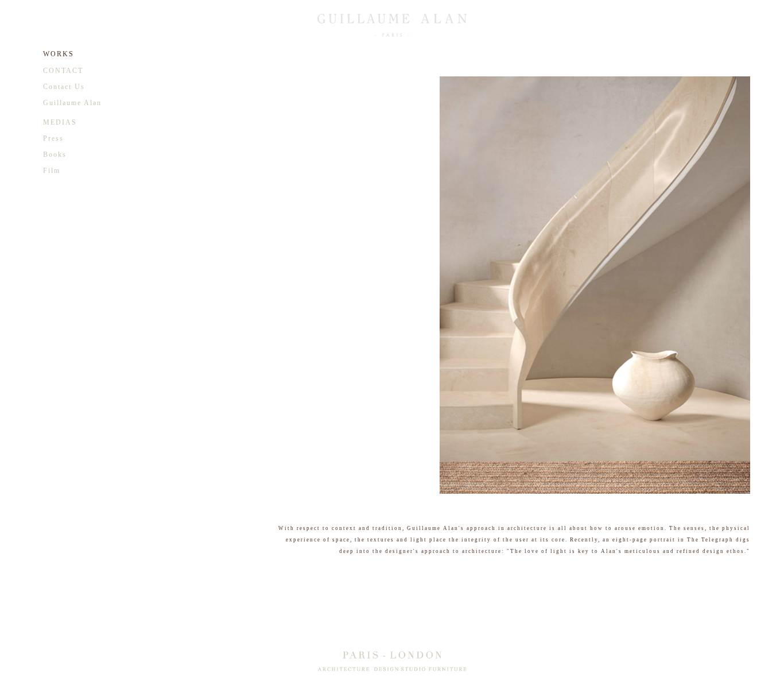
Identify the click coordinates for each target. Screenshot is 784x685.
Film (51, 171)
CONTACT (63, 71)
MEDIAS (60, 122)
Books (55, 154)
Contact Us (64, 87)
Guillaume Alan (72, 103)
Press (53, 138)
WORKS (58, 54)
